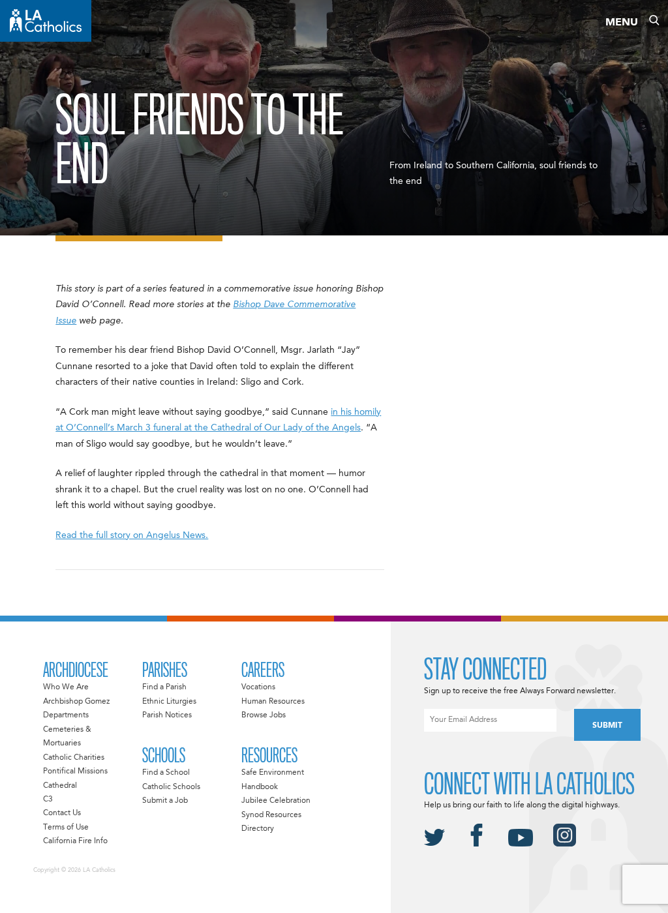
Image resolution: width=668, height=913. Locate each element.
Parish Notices (167, 715)
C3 (48, 799)
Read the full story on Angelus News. (131, 535)
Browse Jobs (263, 715)
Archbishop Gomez (76, 702)
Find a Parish (164, 687)
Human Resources (273, 702)
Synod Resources (271, 815)
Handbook (259, 787)
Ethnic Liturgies (169, 702)
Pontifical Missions (75, 771)
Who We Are (66, 687)
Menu (621, 23)
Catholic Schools (171, 787)
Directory (257, 829)
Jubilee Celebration (276, 801)
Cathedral (60, 786)
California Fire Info (75, 841)
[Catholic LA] (45, 21)
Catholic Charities (73, 758)
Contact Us (62, 813)
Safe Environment (272, 773)
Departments (66, 715)
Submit (607, 726)
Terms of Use (66, 827)
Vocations (258, 687)
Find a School (166, 773)
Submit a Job (165, 801)
